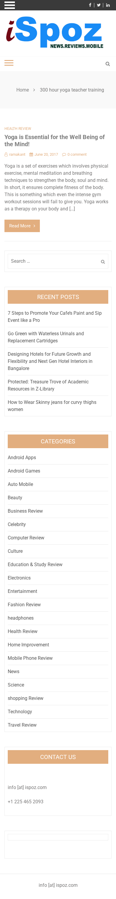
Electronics (19, 578)
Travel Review (22, 725)
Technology (20, 711)
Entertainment (22, 591)
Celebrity (17, 524)
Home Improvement (28, 645)
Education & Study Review (35, 564)
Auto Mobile (20, 484)
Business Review (25, 511)
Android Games (24, 471)
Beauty (15, 497)
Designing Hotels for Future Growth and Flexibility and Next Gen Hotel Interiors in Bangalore (50, 361)
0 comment (77, 154)
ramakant (17, 154)
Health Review (17, 128)
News (13, 671)
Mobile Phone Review (30, 658)
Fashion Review (24, 604)
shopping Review (25, 698)
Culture (15, 551)
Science (16, 685)
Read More (20, 226)
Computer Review (26, 538)
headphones (21, 618)
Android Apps (22, 457)
